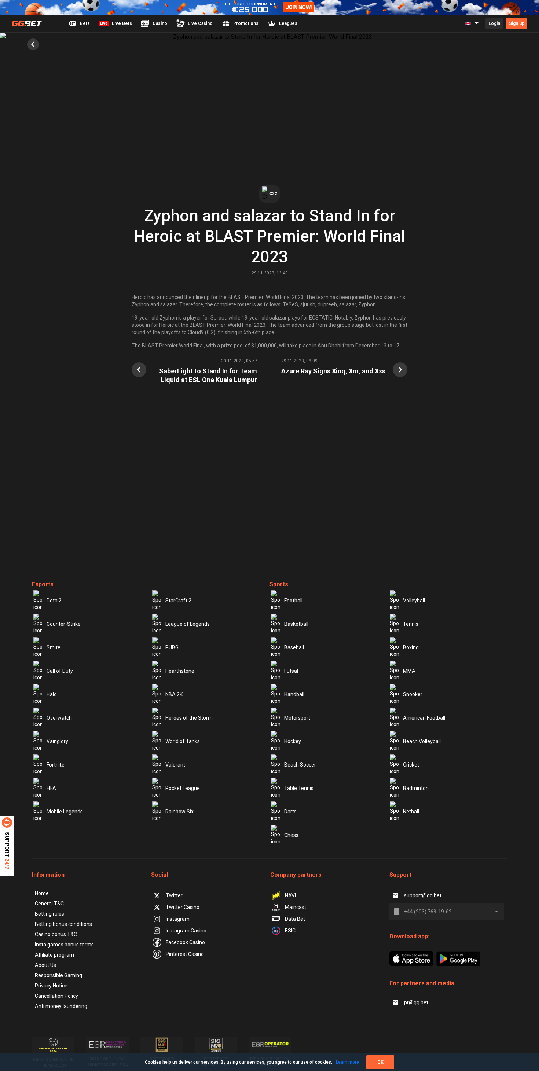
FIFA (51, 788)
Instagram (178, 919)
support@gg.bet (422, 895)
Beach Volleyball (422, 741)
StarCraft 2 (178, 600)
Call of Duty (60, 671)
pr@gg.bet (416, 1002)
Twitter (174, 895)
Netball (411, 812)
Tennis (410, 624)
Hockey (292, 741)
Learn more (347, 1062)
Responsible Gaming (58, 975)
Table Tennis (299, 788)
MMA (409, 671)
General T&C (49, 903)
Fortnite (56, 765)
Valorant (175, 765)
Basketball (296, 624)
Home (42, 893)
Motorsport (297, 718)
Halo (52, 694)
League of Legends (187, 624)
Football (293, 600)
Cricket (411, 765)
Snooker (412, 694)
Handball (294, 694)
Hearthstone (179, 671)
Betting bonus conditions (63, 924)
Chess (291, 835)
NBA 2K (174, 694)
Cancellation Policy (56, 996)
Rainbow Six (179, 812)
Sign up (516, 23)
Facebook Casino (185, 942)
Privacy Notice (51, 986)
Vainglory (57, 741)
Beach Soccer (300, 765)
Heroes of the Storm (189, 718)
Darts (290, 812)
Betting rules (49, 914)
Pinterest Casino (185, 954)
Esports (43, 584)
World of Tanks (182, 741)
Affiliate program (54, 955)
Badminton (416, 788)
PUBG (172, 647)
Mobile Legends (65, 812)
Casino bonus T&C (56, 934)
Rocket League (182, 788)
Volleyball (414, 600)
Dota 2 (54, 600)
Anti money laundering (61, 1006)
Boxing (411, 647)
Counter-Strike (64, 624)
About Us (45, 965)
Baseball (294, 647)
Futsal (291, 671)
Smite (53, 647)
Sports (279, 584)
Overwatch (59, 718)
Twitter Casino (182, 907)
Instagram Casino (186, 931)
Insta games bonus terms (64, 945)
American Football (424, 718)
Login (494, 23)
